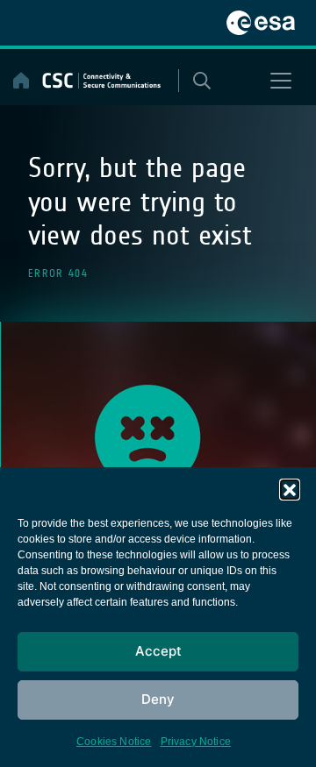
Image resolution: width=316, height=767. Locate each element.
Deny (158, 699)
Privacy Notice (196, 741)
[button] (289, 489)
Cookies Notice (114, 741)
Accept (158, 651)
